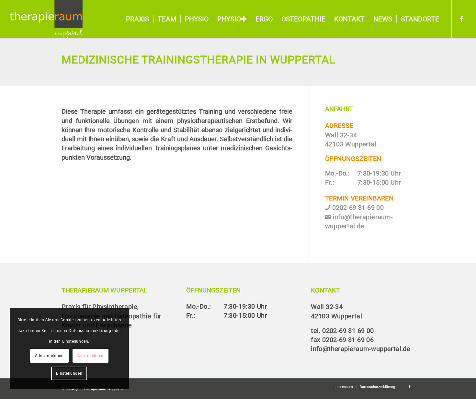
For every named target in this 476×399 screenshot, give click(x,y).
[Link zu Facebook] (462, 19)
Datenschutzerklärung (90, 330)
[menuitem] (137, 19)
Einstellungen (69, 373)
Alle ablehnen (90, 355)
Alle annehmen (49, 355)
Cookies (68, 320)
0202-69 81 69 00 (358, 207)
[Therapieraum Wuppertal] (45, 19)
